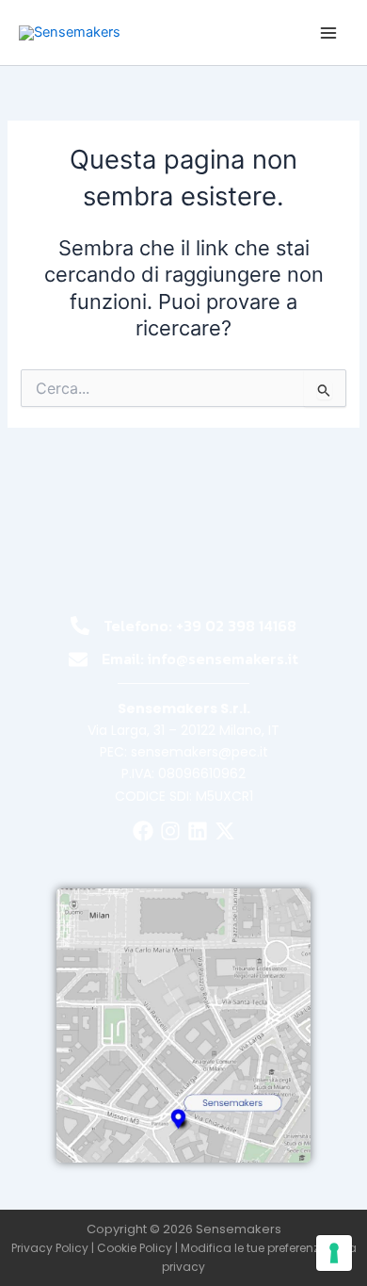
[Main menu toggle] (328, 33)
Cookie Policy (134, 1248)
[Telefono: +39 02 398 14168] (80, 625)
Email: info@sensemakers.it (200, 658)
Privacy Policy (49, 1248)
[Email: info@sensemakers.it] (78, 659)
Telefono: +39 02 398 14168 (200, 625)
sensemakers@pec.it (199, 751)
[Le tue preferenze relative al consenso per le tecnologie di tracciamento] (334, 1253)
